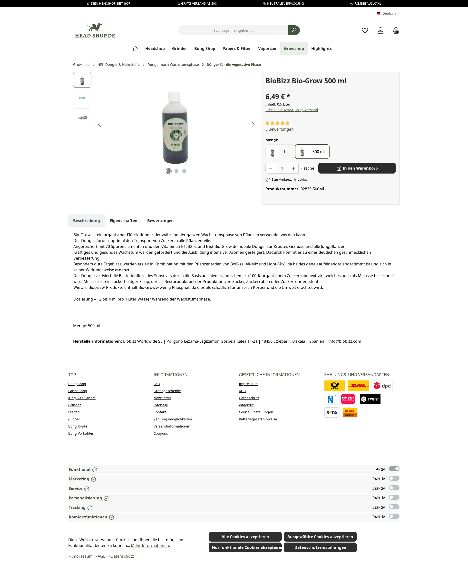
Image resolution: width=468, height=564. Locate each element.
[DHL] (358, 385)
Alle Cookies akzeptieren (245, 536)
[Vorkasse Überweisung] (332, 412)
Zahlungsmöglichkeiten (173, 419)
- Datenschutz (121, 556)
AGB (242, 391)
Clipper (74, 419)
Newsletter (162, 398)
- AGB (101, 556)
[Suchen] (294, 30)
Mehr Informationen (150, 545)
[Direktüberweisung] (348, 399)
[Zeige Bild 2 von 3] (176, 171)
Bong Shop (77, 383)
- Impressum (81, 556)
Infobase (161, 405)
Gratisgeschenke (167, 391)
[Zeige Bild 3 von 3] (184, 171)
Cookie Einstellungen (256, 412)
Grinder (74, 405)
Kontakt (160, 412)
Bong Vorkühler (81, 433)
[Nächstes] (253, 124)
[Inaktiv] (394, 478)
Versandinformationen (172, 426)
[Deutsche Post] (334, 385)
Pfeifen (74, 412)
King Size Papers (82, 398)
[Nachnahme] (350, 412)
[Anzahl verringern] (270, 168)
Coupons (161, 433)
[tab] (86, 220)
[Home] (137, 48)
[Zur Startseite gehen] (95, 30)
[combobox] (233, 30)
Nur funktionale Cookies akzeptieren (247, 547)
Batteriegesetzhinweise (258, 419)
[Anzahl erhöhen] (294, 168)
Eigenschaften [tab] (123, 220)
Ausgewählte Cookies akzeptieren (320, 536)
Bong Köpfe (77, 426)
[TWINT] (370, 399)
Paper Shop (77, 391)
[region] (165, 124)
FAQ (157, 383)
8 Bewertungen (279, 129)
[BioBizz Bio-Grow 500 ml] (176, 124)
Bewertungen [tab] (160, 220)
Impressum (248, 383)
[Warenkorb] (395, 30)
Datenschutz (249, 398)
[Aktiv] (394, 468)
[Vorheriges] (100, 124)
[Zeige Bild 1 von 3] (169, 171)
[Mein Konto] (380, 30)
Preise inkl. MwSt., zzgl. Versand (291, 109)
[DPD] (382, 385)
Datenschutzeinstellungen (320, 547)
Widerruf (246, 405)
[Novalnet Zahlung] (330, 399)
